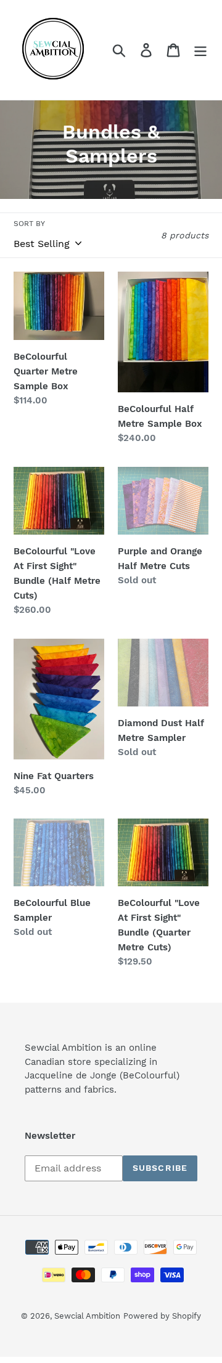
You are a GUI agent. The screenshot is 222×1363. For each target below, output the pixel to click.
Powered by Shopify (162, 1316)
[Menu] (200, 50)
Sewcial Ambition (87, 1316)
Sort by (29, 223)
